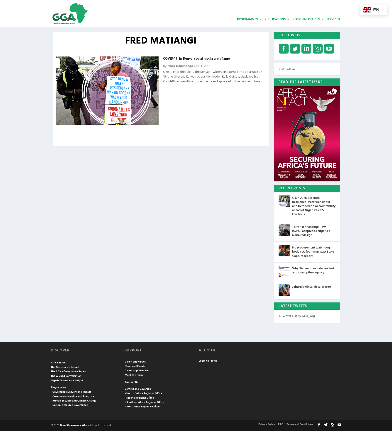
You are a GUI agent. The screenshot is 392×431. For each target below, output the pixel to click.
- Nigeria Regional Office (139, 398)
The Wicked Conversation (66, 376)
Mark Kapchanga (180, 66)
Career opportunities (137, 370)
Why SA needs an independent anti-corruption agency (313, 270)
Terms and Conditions (300, 424)
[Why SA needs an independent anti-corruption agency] (284, 271)
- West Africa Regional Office (142, 406)
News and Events (135, 366)
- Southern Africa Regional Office (144, 402)
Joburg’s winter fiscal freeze (311, 287)
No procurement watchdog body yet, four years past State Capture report (313, 251)
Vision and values (135, 362)
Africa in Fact (59, 362)
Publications (275, 19)
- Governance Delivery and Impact (71, 392)
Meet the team (134, 375)
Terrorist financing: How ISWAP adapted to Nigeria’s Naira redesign (311, 231)
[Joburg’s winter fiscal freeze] (284, 290)
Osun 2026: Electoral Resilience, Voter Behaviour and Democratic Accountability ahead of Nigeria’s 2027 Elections (314, 206)
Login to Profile (208, 361)
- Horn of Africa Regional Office (143, 393)
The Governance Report (65, 367)
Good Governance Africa (74, 425)
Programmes (247, 19)
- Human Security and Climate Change (73, 401)
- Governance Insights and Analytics (72, 396)
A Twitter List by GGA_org (297, 316)
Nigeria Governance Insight (67, 380)
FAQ (280, 424)
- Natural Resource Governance (69, 405)
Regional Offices (306, 19)
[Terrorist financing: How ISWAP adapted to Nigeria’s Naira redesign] (284, 230)
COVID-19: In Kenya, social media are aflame (196, 58)
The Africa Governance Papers (68, 371)
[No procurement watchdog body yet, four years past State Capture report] (284, 250)
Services (333, 19)
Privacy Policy (266, 424)
